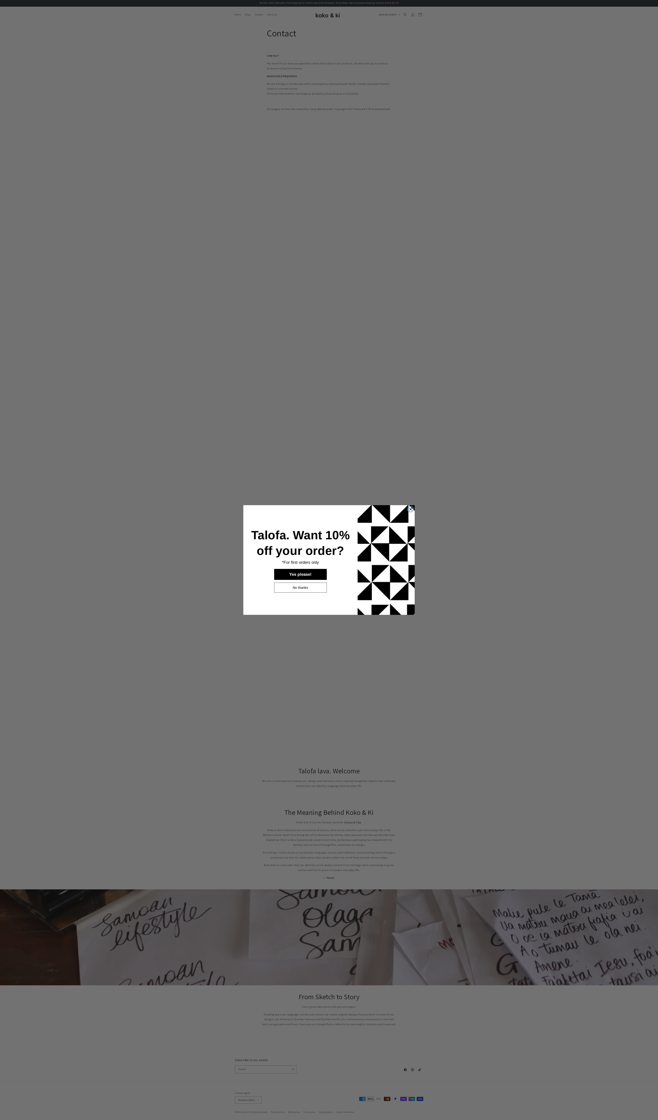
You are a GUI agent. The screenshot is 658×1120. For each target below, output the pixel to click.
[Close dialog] (410, 509)
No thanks (300, 587)
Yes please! (300, 574)
